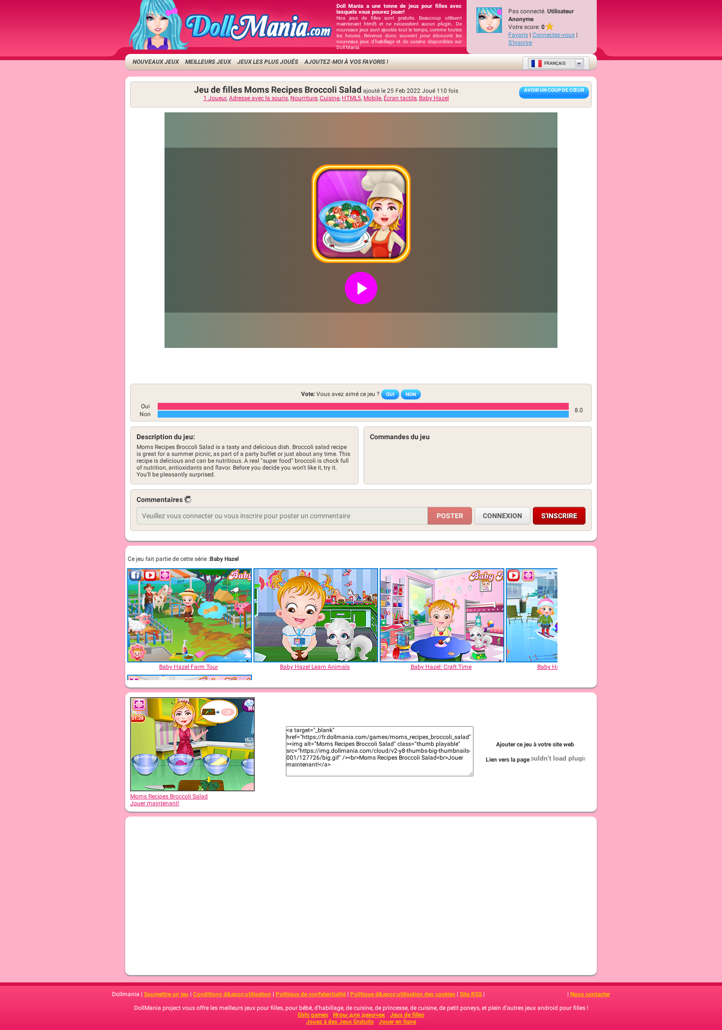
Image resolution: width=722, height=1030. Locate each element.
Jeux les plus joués (267, 61)
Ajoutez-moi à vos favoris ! (346, 61)
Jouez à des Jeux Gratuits (340, 1021)
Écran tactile (400, 98)
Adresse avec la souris (258, 98)
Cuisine (329, 98)
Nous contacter (590, 994)
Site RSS (471, 994)
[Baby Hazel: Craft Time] (441, 615)
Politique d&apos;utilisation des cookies (402, 994)
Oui (390, 394)
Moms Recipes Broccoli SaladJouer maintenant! (169, 800)
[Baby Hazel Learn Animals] (315, 615)
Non (411, 394)
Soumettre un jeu (166, 994)
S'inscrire (520, 42)
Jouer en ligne (397, 1021)
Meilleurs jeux (208, 61)
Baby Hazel (434, 98)
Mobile (372, 98)
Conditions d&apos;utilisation (232, 994)
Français (555, 63)
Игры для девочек (359, 1014)
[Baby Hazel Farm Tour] (189, 615)
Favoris (518, 34)
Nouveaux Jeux (156, 61)
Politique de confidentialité (311, 994)
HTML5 (351, 98)
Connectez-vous (553, 34)
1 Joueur (214, 98)
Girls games (313, 1014)
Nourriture (303, 98)
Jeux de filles (407, 1014)
